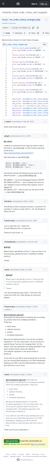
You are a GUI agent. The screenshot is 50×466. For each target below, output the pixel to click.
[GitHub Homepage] (18, 459)
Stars (35, 33)
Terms (8, 454)
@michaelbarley (10, 315)
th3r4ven (8, 201)
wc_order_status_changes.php (25, 19)
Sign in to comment (38, 444)
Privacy (14, 454)
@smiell (20, 315)
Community (35, 454)
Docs (42, 454)
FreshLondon (9, 221)
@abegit (7, 247)
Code (8, 33)
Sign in (34, 4)
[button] (33, 27)
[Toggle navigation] (3, 3)
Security (21, 454)
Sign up (43, 4)
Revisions (20, 33)
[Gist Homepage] (18, 3)
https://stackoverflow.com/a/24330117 (18, 153)
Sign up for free (12, 441)
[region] (25, 81)
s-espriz (7, 121)
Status (28, 454)
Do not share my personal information (35, 456)
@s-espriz (8, 141)
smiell (6, 270)
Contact (5, 456)
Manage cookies (15, 456)
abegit (5, 19)
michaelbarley (10, 242)
